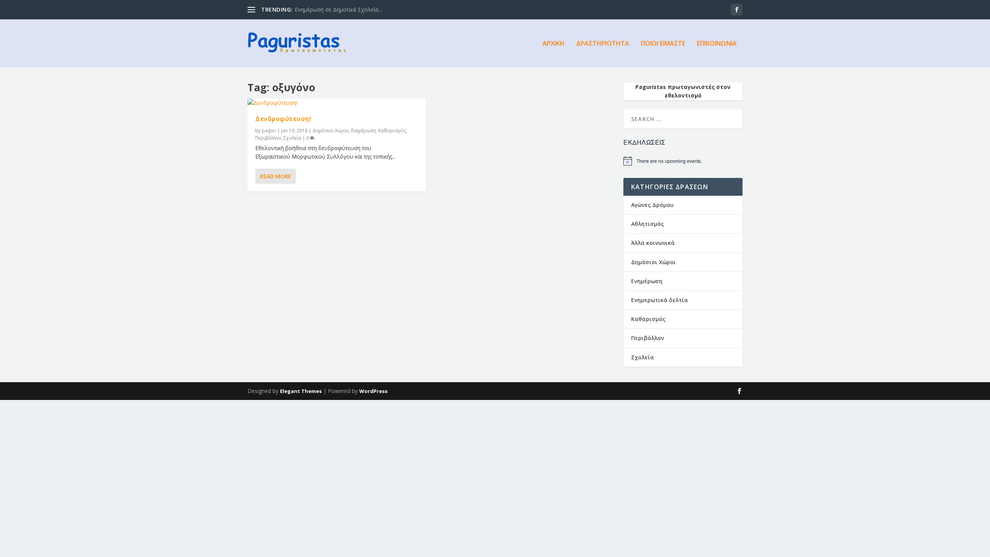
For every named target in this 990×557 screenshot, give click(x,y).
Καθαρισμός (392, 130)
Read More (275, 176)
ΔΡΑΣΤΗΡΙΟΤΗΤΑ (602, 44)
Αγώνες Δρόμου (652, 204)
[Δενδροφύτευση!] (337, 103)
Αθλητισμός (647, 223)
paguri (269, 130)
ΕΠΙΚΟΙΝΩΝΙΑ (717, 44)
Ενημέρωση (363, 130)
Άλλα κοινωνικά (653, 242)
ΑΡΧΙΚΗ (554, 44)
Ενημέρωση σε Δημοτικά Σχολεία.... (339, 9)
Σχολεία (292, 138)
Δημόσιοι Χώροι (330, 130)
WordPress (373, 391)
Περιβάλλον (268, 138)
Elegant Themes (301, 391)
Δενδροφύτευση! (283, 118)
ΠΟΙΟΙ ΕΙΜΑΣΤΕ (663, 44)
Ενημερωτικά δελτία (659, 300)
